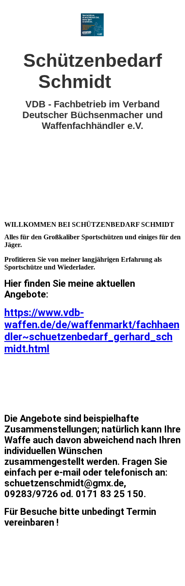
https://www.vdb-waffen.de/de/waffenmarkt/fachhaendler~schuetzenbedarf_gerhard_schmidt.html (91, 331)
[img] (92, 24)
